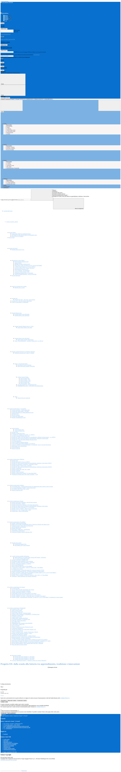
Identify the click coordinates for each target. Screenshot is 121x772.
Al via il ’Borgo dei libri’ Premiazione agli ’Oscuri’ (23, 589)
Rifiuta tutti (12, 700)
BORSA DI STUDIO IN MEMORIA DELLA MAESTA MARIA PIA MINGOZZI (30, 524)
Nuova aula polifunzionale (17, 565)
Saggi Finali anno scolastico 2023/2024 (26, 366)
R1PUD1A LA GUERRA (18, 236)
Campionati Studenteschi (17, 628)
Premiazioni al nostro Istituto (18, 260)
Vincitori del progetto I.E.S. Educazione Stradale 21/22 (24, 629)
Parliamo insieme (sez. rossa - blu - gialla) (21, 469)
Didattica (55, 191)
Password (16, 31)
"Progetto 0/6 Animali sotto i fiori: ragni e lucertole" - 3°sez (25, 474)
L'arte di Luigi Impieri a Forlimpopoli (20, 302)
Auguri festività (15, 428)
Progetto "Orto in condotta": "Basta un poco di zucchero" (24, 508)
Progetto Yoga (15, 432)
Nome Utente (17, 30)
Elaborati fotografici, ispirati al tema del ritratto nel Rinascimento (26, 637)
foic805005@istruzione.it (18, 726)
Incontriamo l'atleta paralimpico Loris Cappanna (22, 561)
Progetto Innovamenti (17, 542)
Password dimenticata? (6, 34)
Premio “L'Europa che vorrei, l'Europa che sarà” (22, 627)
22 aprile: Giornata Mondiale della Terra (20, 436)
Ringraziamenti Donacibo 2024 (21, 269)
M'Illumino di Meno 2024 (17, 615)
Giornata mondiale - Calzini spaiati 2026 (21, 410)
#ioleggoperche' (15, 413)
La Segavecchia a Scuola (17, 630)
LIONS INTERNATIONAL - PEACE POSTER (25, 274)
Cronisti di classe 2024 (17, 616)
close (2, 111)
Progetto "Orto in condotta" (18, 472)
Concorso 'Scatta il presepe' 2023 (22, 271)
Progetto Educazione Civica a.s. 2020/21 (21, 461)
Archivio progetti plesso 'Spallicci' (16, 485)
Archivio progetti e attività (59, 193)
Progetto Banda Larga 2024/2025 (22, 315)
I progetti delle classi (57, 192)
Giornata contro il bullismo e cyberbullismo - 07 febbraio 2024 (25, 614)
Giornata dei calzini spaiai (17, 416)
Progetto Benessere (16, 275)
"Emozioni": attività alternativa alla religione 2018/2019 (24, 576)
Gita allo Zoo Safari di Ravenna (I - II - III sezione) (23, 507)
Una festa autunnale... (16, 441)
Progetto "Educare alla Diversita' (19, 523)
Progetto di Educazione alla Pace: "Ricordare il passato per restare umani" (28, 571)
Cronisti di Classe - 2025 (17, 609)
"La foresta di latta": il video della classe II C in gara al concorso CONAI (28, 570)
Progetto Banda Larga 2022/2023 (22, 338)
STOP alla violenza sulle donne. (19, 620)
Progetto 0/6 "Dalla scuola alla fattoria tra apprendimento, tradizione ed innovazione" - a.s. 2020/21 (34, 437)
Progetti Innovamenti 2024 (20, 544)
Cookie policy (6, 739)
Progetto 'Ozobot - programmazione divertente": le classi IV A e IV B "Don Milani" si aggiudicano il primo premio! (37, 597)
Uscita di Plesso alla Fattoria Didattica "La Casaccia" (23, 443)
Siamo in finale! (18, 263)
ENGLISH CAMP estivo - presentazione (21, 529)
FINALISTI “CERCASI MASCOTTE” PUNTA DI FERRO (28, 265)
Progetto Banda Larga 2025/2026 (22, 314)
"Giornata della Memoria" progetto (19, 634)
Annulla (2, 97)
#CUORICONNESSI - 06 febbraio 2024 (21, 619)
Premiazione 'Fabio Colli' (17, 611)
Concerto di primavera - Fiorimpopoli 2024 (26, 384)
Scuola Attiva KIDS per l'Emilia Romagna (21, 233)
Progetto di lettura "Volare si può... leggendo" (22, 465)
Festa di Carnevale (16, 448)
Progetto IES (15, 298)
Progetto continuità (16, 470)
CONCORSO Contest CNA (18, 624)
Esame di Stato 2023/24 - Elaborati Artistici (21, 613)
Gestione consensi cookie (9, 748)
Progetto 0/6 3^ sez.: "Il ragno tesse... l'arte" (21, 510)
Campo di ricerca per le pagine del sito (9, 199)
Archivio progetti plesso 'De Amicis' (17, 587)
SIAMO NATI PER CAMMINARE (20, 560)
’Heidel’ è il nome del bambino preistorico (21, 591)
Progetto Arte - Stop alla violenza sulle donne (22, 301)
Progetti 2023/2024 (13, 248)
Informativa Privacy (7, 742)
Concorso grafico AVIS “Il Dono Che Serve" (25, 268)
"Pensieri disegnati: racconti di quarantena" (21, 638)
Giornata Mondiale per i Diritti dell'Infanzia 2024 (22, 412)
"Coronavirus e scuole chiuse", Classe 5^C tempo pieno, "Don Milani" (27, 567)
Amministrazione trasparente (9, 749)
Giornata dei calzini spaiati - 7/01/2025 (20, 411)
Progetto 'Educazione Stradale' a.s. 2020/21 (21, 563)
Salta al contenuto (4, 1)
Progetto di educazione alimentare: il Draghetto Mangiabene (25, 504)
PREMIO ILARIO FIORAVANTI (22, 264)
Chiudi (2, 62)
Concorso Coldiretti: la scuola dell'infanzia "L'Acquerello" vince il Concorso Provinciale (31, 444)
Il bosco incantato (16, 625)
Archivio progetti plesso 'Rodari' (60, 195)
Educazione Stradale (16, 655)
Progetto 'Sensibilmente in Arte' (19, 417)
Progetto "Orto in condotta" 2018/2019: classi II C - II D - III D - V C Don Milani (30, 575)
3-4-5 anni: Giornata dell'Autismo (22, 558)
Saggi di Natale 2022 (24, 382)
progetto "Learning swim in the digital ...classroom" (23, 562)
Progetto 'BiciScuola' (16, 528)
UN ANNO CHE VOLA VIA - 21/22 (20, 489)
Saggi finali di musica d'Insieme (24, 365)
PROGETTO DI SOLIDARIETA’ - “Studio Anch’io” (24, 635)
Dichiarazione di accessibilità (9, 744)
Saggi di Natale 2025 (24, 378)
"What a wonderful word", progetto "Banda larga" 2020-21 (25, 632)
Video (16, 396)
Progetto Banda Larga (17, 313)
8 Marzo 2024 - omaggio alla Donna (20, 618)
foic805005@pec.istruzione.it (18, 727)
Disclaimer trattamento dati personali (9, 760)
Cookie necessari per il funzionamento (9, 710)
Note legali (5, 740)
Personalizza (3, 700)
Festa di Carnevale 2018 (17, 490)
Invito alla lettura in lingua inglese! (19, 644)
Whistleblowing (6, 747)
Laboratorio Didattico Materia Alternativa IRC (22, 532)
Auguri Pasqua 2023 (19, 429)
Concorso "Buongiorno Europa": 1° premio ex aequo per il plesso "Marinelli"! (29, 660)
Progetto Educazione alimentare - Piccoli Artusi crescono (24, 502)
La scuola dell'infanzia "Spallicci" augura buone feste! (24, 487)
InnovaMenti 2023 (16, 622)
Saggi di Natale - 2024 (25, 379)
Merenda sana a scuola (20, 287)
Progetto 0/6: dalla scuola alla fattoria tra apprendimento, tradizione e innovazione (30, 506)
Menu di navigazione (79, 208)
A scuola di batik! (16, 588)
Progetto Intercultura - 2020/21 (18, 503)
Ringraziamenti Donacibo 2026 (21, 261)
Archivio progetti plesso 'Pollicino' (16, 459)
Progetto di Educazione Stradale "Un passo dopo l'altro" (24, 473)
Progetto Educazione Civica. (18, 249)
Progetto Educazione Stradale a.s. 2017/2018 (24, 658)
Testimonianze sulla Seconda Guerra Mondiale (22, 623)
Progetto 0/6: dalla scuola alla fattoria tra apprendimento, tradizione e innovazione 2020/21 (32, 463)
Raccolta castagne (16, 415)
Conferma (7, 97)
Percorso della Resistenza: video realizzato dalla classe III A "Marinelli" (27, 643)
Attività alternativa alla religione (19, 527)
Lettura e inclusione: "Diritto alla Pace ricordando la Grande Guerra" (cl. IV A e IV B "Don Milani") (34, 572)
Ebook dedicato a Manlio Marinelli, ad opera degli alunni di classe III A (27, 642)
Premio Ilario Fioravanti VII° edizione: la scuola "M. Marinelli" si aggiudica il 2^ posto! (31, 640)
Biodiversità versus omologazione (19, 446)
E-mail (15, 52)
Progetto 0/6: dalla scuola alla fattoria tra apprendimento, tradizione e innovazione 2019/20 (32, 467)
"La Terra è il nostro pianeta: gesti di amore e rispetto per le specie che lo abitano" (30, 639)
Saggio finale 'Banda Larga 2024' (24, 327)
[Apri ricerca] (109, 105)
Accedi (2, 23)
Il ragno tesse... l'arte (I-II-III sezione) (20, 511)
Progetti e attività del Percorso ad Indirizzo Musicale (23, 351)
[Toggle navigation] (12, 105)
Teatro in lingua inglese (17, 610)
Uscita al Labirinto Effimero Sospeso (20, 442)
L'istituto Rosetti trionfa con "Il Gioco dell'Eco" (25, 266)
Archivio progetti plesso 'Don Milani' (17, 522)
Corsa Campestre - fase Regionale (22, 270)
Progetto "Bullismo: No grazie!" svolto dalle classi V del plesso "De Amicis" (29, 596)
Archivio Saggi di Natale (23, 377)
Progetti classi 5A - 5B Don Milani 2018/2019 (22, 573)
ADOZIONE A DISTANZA (18, 530)
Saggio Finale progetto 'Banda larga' (25, 339)
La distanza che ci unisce (17, 568)
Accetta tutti (22, 700)
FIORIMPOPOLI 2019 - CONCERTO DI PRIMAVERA (30, 385)
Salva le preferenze (11, 713)
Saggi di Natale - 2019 (25, 383)
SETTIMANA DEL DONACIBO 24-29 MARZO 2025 (24, 235)
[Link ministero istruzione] (7, 2)
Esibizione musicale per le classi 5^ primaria (24, 353)
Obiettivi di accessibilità (8, 745)
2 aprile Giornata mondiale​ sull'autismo (20, 556)
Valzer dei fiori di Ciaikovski (23, 398)
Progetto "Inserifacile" (17, 468)
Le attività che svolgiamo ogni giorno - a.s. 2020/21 (23, 434)
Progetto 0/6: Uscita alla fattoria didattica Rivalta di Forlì (24, 439)
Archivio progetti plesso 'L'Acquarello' (17, 408)
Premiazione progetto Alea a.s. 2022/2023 (24, 273)
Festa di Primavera (16, 447)
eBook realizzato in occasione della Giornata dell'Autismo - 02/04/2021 (30, 557)
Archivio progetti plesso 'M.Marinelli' (17, 608)
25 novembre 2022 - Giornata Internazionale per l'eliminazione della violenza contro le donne (32, 486)
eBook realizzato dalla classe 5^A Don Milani (22, 566)
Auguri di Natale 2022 (20, 430)
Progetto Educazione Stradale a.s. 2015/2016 (24, 656)
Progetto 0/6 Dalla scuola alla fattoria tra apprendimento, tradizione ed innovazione (30, 438)
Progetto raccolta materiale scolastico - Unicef (22, 633)
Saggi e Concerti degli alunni (21, 363)
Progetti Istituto (12, 232)
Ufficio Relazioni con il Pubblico (10, 743)
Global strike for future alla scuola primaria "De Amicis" (24, 593)
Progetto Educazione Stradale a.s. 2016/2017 (24, 659)
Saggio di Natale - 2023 (25, 380)
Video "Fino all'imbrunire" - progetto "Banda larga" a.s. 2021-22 (29, 340)
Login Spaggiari (36, 54)
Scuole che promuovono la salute (19, 286)
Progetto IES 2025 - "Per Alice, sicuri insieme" (25, 299)
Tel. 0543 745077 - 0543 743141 (12, 725)
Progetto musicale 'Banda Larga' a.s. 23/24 (24, 326)
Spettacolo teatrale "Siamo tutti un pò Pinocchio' (22, 525)
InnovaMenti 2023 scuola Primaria (22, 545)
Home (54, 190)
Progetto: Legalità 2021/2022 (18, 433)
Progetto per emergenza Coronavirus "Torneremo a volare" (25, 464)
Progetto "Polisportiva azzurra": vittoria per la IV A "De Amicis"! (26, 594)
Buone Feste (11, 237)
